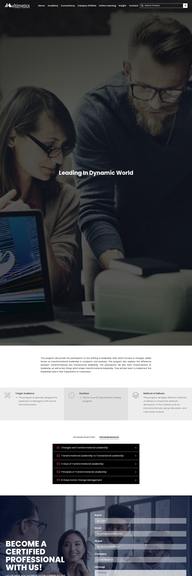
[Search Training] (185, 5)
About (41, 5)
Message (100, 567)
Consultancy (68, 5)
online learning (107, 5)
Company (101, 554)
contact (133, 5)
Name (99, 515)
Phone (99, 541)
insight (122, 5)
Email (99, 528)
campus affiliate (87, 5)
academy (53, 5)
